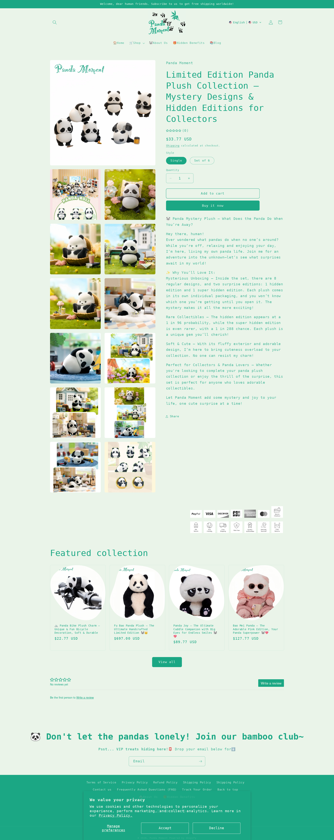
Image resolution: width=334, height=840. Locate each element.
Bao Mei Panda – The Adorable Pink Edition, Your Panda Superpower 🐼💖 (255, 629)
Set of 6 (202, 160)
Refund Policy (165, 782)
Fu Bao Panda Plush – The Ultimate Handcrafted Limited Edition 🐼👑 (134, 629)
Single (176, 160)
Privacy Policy (135, 782)
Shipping (173, 145)
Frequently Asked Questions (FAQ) (147, 789)
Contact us (102, 789)
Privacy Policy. (116, 815)
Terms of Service (101, 782)
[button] (54, 22)
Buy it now (212, 205)
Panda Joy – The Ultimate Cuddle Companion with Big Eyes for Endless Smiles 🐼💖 (195, 631)
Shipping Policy (197, 782)
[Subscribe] (200, 761)
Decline (216, 828)
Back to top (227, 789)
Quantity (172, 170)
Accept (165, 828)
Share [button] (174, 416)
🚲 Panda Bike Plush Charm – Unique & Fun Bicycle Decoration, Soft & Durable (77, 629)
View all (167, 662)
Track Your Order (197, 789)
